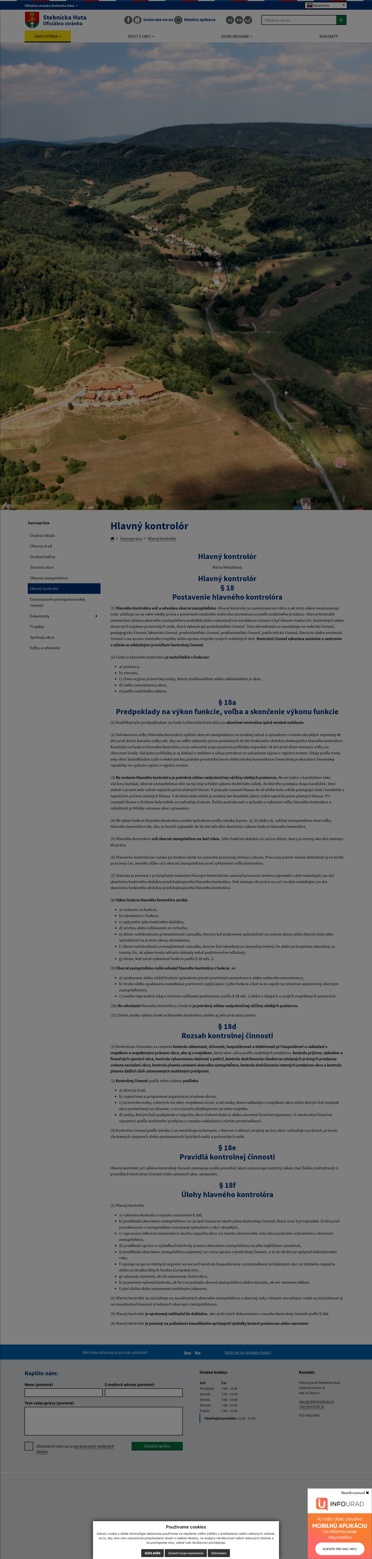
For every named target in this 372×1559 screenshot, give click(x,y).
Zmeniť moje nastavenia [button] (185, 1553)
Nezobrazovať (353, 1492)
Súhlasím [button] (152, 1553)
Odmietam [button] (218, 1553)
